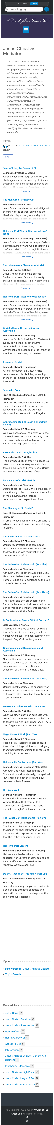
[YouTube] (27, 1121)
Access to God (13, 1043)
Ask (18, 4)
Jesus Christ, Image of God (20, 1078)
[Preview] (21, 1013)
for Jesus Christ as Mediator (27, 968)
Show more (26, 191)
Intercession (12, 1050)
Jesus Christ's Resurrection (20, 1025)
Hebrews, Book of (15, 1037)
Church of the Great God (27, 21)
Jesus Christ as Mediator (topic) (34, 145)
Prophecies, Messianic (17, 1066)
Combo (34, 4)
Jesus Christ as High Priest (20, 1072)
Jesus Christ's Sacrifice (18, 1019)
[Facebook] (27, 1117)
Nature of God (13, 1031)
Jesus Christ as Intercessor (20, 1084)
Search (25, 4)
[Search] (46, 9)
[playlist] (5, 145)
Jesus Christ (12, 1013)
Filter (9, 157)
